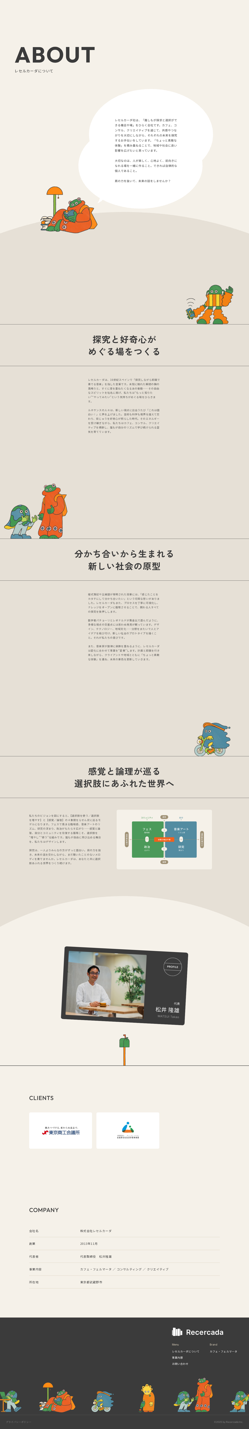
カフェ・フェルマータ (223, 1351)
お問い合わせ (180, 1364)
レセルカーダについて (186, 1351)
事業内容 (177, 1357)
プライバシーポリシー (18, 1422)
